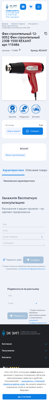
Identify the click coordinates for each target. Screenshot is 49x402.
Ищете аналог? (13, 131)
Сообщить (34, 131)
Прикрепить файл (14, 260)
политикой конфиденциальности (32, 269)
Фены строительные (15, 155)
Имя (4, 224)
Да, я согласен (24, 397)
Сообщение (8, 243)
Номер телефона (10, 237)
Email (5, 231)
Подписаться (19, 316)
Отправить (35, 260)
